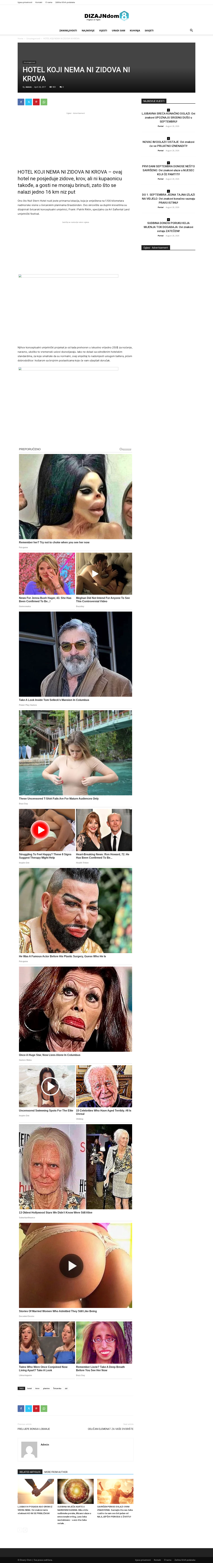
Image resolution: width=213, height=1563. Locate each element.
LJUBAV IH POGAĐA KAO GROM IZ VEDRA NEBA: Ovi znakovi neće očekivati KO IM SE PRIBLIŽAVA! (35, 1510)
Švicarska (57, 1388)
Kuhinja (135, 30)
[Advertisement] (76, 138)
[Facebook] (21, 102)
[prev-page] (20, 1530)
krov (37, 1388)
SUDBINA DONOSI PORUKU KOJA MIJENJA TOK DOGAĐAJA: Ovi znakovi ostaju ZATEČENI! (168, 227)
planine (46, 1388)
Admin (29, 87)
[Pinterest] (36, 102)
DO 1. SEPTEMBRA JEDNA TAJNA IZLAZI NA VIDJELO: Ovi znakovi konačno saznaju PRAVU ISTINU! (168, 198)
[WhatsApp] (44, 102)
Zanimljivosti (68, 30)
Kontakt (38, 2)
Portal (160, 126)
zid (66, 1388)
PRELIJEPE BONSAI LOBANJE (34, 1428)
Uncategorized (33, 38)
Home (20, 38)
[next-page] (25, 1530)
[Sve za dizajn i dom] (106, 15)
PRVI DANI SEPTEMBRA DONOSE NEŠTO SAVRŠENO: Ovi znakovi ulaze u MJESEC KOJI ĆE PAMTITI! (168, 170)
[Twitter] (28, 102)
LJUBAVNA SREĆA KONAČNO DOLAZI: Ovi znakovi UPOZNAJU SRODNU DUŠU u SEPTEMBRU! (168, 117)
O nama (48, 2)
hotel (29, 1388)
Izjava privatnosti (25, 2)
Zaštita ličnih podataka (65, 2)
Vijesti (103, 30)
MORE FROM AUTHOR (56, 1472)
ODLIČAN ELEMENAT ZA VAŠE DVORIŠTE (110, 1428)
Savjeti (149, 30)
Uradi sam (118, 30)
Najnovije (88, 30)
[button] (191, 30)
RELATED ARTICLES (30, 1472)
